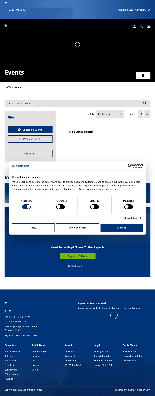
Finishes (9, 378)
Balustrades (10, 360)
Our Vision (70, 351)
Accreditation (129, 360)
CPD (34, 360)
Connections (11, 369)
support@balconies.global (24, 326)
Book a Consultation (133, 356)
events (17, 86)
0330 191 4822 (15, 330)
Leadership (70, 356)
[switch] (60, 206)
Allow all (121, 227)
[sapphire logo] (20, 26)
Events (35, 365)
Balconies (9, 356)
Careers (35, 369)
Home (8, 87)
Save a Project (75, 265)
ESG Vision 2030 (73, 365)
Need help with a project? (131, 9)
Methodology (39, 351)
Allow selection (77, 227)
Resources (37, 356)
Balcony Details (12, 351)
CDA (148, 389)
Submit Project (130, 351)
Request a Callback (77, 256)
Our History (70, 360)
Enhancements (12, 374)
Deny (33, 227)
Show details (130, 218)
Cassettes (9, 365)
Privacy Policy (101, 351)
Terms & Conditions (103, 356)
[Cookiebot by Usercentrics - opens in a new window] (130, 166)
